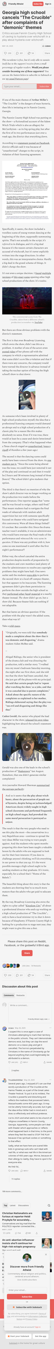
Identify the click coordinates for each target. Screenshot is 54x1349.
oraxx (11, 1028)
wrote (35, 501)
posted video (8, 351)
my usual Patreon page (17, 79)
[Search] (49, 1205)
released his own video (36, 720)
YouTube (38, 322)
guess (17, 626)
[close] (46, 1254)
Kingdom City (33, 906)
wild (11, 626)
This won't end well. (11, 1250)
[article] (27, 1223)
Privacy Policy (31, 1319)
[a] (27, 395)
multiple (46, 273)
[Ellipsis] (50, 1028)
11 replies (15, 1179)
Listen (48, 46)
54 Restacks (36, 965)
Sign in (48, 4)
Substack (13, 1343)
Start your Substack (19, 1336)
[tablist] (14, 995)
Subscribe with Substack (29, 1307)
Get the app (40, 1336)
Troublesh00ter (15, 1080)
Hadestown (24, 771)
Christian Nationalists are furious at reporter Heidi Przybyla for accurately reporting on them (17, 1217)
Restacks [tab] (20, 995)
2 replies (15, 1070)
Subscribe (38, 4)
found (38, 273)
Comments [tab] (9, 995)
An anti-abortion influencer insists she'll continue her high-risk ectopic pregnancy (18, 1243)
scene (27, 277)
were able (32, 575)
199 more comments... (12, 1191)
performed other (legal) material (23, 594)
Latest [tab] (13, 1205)
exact (21, 277)
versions (6, 277)
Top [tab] (5, 1205)
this (16, 277)
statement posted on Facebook (33, 143)
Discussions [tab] (23, 1205)
